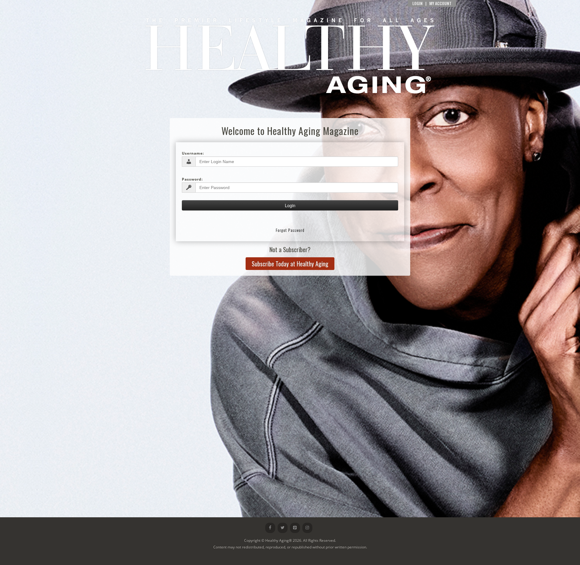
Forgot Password (290, 230)
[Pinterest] (295, 528)
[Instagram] (307, 528)
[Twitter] (283, 528)
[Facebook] (270, 528)
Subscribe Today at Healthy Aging (290, 263)
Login (417, 3)
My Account (440, 3)
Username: (193, 153)
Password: (192, 179)
